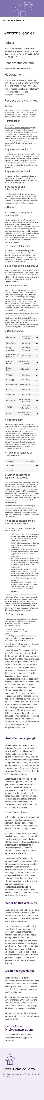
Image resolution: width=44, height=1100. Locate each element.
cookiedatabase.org (11, 646)
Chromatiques (10, 1037)
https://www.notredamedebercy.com (17, 128)
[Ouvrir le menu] (39, 20)
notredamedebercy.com (21, 842)
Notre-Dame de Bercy (13, 20)
